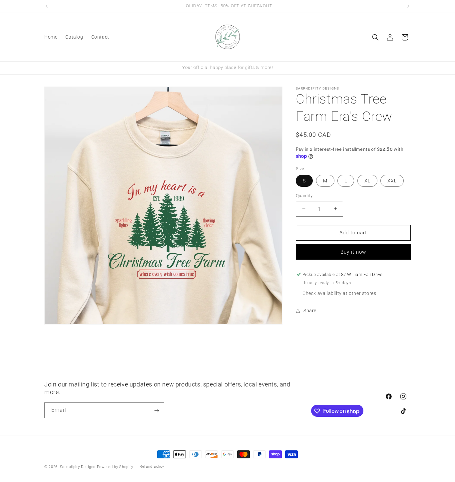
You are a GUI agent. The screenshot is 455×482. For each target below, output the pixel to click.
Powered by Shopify (115, 467)
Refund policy (152, 466)
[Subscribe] (156, 410)
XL (367, 180)
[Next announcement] (408, 6)
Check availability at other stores (339, 293)
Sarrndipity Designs (78, 467)
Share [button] (309, 310)
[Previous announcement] (46, 6)
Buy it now (353, 252)
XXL (392, 180)
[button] (375, 37)
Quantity (304, 195)
